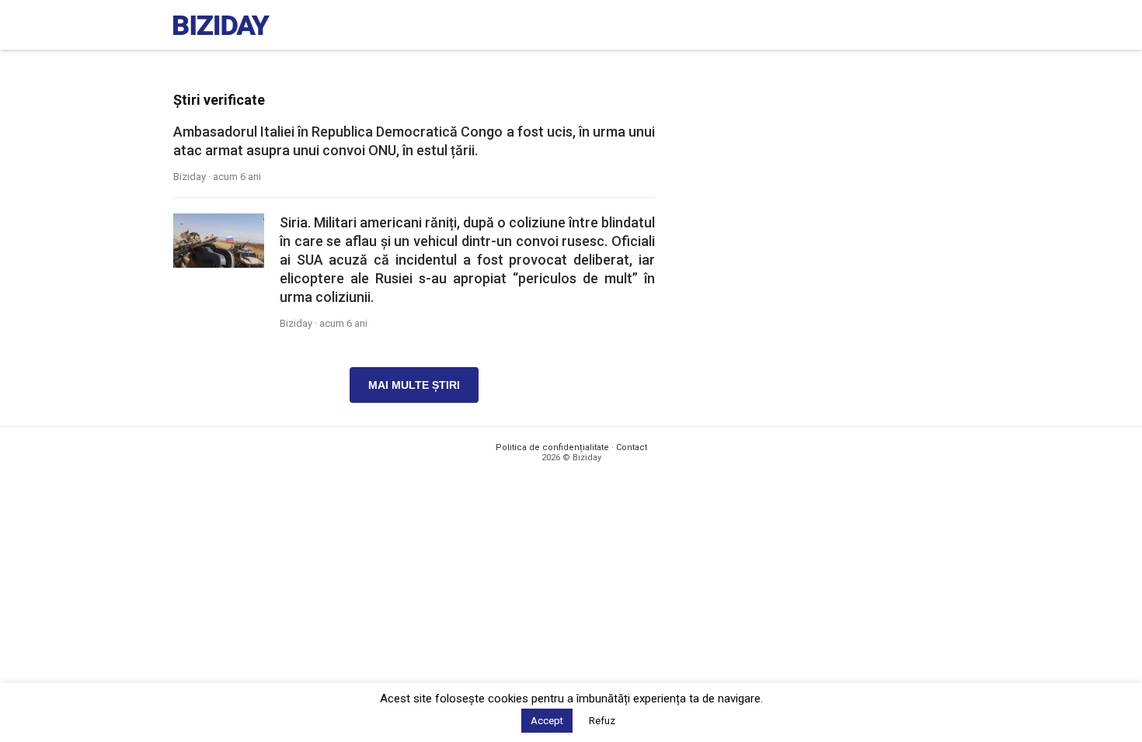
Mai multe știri (414, 385)
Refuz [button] (602, 720)
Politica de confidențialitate (552, 447)
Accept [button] (547, 720)
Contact (631, 447)
